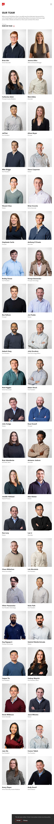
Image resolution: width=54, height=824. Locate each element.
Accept (18, 820)
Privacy (25, 820)
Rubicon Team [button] (7, 26)
